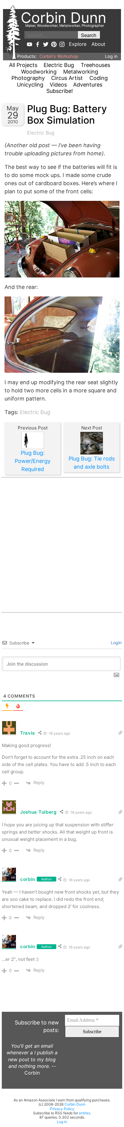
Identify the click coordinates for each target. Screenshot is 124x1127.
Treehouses (95, 65)
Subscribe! (59, 91)
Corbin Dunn (74, 1104)
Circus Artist (67, 78)
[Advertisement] (62, 545)
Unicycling (30, 84)
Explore (77, 44)
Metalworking (80, 71)
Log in (111, 56)
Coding (98, 78)
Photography (28, 78)
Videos (58, 84)
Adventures (87, 84)
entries (84, 1113)
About (98, 44)
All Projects (23, 65)
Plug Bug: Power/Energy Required (33, 461)
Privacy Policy (62, 1108)
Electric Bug (59, 65)
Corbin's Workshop (58, 56)
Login (116, 642)
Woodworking (39, 71)
